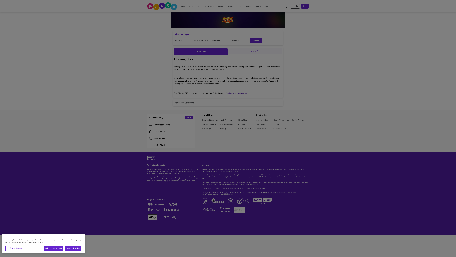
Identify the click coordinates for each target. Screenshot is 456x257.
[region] (43, 243)
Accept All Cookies (73, 248)
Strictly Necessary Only (53, 248)
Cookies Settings (16, 248)
